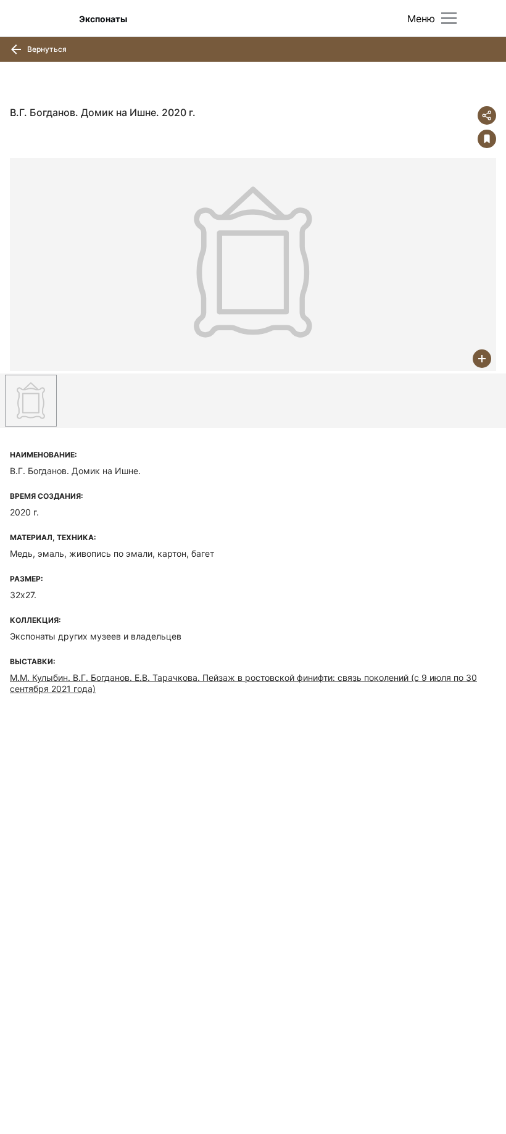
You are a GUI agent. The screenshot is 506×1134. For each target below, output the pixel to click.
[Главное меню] (449, 18)
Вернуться (46, 49)
